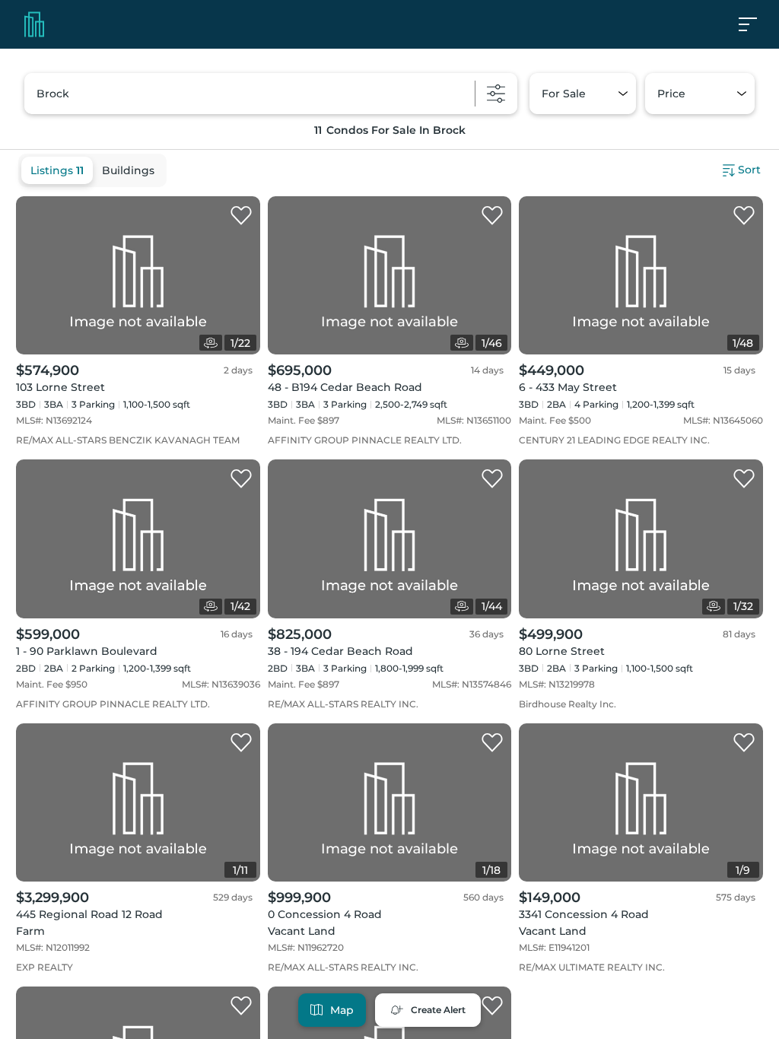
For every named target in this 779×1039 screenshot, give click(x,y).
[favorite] (241, 216)
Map (342, 1010)
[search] (270, 93)
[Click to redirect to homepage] (34, 24)
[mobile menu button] (756, 24)
